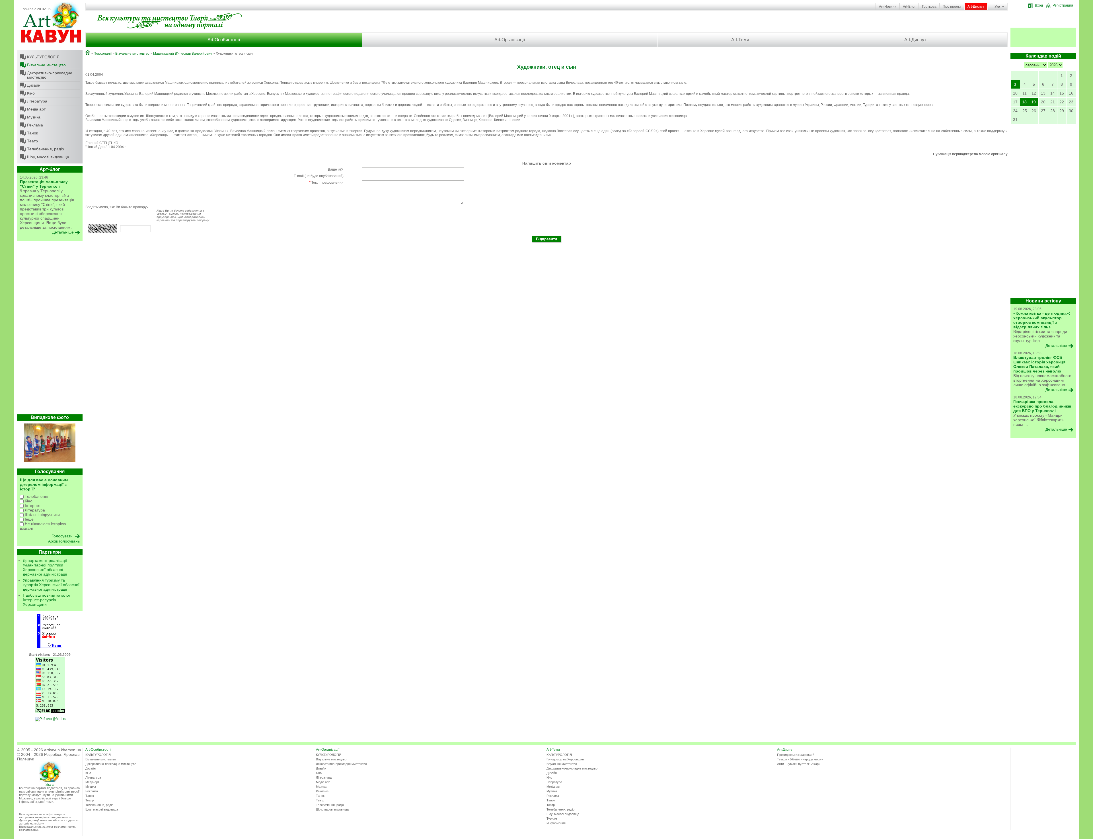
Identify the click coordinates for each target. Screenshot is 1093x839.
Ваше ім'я (336, 169)
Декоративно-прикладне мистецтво (49, 75)
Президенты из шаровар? (795, 754)
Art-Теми (740, 39)
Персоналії (103, 54)
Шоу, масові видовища (48, 157)
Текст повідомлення (326, 183)
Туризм (551, 818)
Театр (32, 141)
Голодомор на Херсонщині (565, 759)
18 (1024, 102)
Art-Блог (909, 7)
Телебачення (37, 496)
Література (37, 101)
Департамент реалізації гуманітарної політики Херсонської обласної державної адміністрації (45, 567)
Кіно (31, 93)
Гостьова (929, 7)
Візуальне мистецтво (46, 65)
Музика (33, 117)
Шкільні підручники (42, 514)
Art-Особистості (223, 39)
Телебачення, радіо (45, 149)
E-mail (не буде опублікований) (319, 176)
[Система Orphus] (49, 647)
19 (1033, 102)
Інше (29, 519)
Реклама (35, 125)
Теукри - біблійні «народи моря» (800, 759)
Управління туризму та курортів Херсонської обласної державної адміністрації (51, 585)
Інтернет (32, 505)
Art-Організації (509, 39)
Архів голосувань (64, 541)
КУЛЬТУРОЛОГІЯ (43, 57)
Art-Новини (888, 7)
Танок (32, 133)
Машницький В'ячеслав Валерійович (182, 54)
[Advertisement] (50, 328)
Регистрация (1063, 5)
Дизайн (33, 85)
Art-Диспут (975, 7)
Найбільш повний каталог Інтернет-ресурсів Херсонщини (46, 600)
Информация (556, 823)
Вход (1039, 5)
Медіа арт (36, 109)
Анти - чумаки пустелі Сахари (798, 764)
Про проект (952, 7)
